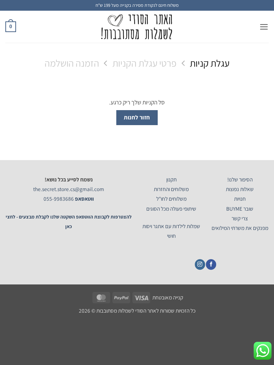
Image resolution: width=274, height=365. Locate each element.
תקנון (171, 179)
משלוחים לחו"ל (171, 198)
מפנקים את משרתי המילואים (240, 227)
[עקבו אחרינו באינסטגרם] (200, 264)
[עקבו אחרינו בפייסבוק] (211, 264)
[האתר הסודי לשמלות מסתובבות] (137, 27)
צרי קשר (240, 218)
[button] (264, 27)
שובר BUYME (239, 208)
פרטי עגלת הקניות (144, 63)
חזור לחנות (137, 117)
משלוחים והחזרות (171, 188)
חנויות (240, 198)
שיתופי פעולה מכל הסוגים (171, 208)
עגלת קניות (209, 63)
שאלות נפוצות (240, 188)
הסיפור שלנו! (240, 179)
